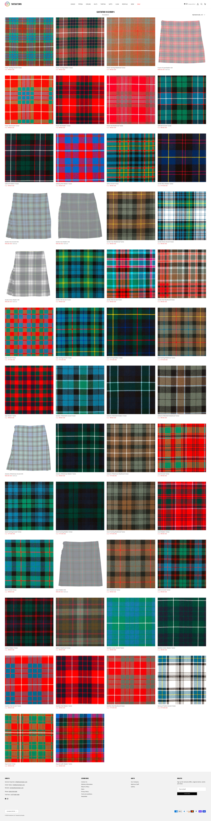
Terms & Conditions (86, 794)
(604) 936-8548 (13, 791)
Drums (88, 4)
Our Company (135, 782)
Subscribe (187, 793)
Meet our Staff (135, 784)
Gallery (133, 786)
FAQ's (82, 789)
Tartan (103, 4)
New (132, 4)
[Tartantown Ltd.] (13, 4)
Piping (80, 4)
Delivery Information (87, 784)
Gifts (110, 4)
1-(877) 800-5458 (14, 794)
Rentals (125, 4)
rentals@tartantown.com (16, 788)
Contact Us (84, 782)
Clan (117, 4)
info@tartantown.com (21, 782)
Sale (138, 4)
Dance (73, 4)
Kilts (95, 4)
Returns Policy (85, 786)
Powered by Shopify (20, 815)
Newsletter (84, 796)
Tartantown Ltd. (11, 815)
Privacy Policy (85, 791)
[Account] (197, 4)
